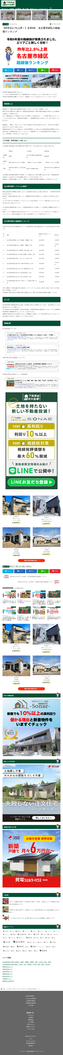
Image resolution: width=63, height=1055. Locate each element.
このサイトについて (44, 8)
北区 (43, 937)
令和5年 (56, 934)
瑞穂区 (25, 950)
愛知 (13, 946)
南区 (54, 937)
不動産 (14, 934)
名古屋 (7, 942)
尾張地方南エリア (8, 974)
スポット (41, 931)
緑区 (25, 566)
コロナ (34, 931)
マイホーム (5, 8)
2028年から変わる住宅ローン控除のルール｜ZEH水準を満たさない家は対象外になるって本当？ (34, 911)
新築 (28, 946)
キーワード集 (30, 1028)
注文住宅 (7, 950)
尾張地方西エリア (8, 971)
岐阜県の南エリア (8, 976)
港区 (13, 950)
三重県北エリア (7, 978)
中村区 (50, 934)
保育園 (30, 938)
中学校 (37, 934)
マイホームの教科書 (31, 998)
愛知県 (21, 946)
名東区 (30, 942)
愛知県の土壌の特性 (8, 981)
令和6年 (13, 566)
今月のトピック (34, 8)
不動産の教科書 (30, 1051)
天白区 (40, 942)
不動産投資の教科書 (31, 1003)
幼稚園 (7, 946)
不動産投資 (18, 8)
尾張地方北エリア (8, 966)
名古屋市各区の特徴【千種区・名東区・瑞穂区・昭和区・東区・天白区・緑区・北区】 (27, 962)
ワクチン (6, 934)
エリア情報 (26, 8)
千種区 (48, 937)
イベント (26, 931)
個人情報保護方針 (30, 1043)
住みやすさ (12, 937)
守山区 (46, 942)
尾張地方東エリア (8, 969)
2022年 (6, 931)
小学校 (54, 942)
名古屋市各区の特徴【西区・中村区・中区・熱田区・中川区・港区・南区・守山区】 (26, 964)
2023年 (12, 931)
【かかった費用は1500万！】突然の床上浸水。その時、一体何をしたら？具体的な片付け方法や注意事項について (34, 903)
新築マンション (38, 946)
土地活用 (12, 8)
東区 (55, 946)
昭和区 (49, 946)
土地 (35, 942)
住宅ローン (21, 937)
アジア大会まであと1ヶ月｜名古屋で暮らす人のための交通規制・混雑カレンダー (32, 918)
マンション (57, 931)
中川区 (44, 934)
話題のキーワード (30, 1026)
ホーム (30, 1038)
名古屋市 (19, 566)
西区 (36, 950)
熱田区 (19, 950)
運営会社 (31, 1045)
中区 (31, 934)
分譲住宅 (37, 937)
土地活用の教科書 (30, 1000)
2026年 (19, 931)
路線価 (29, 566)
